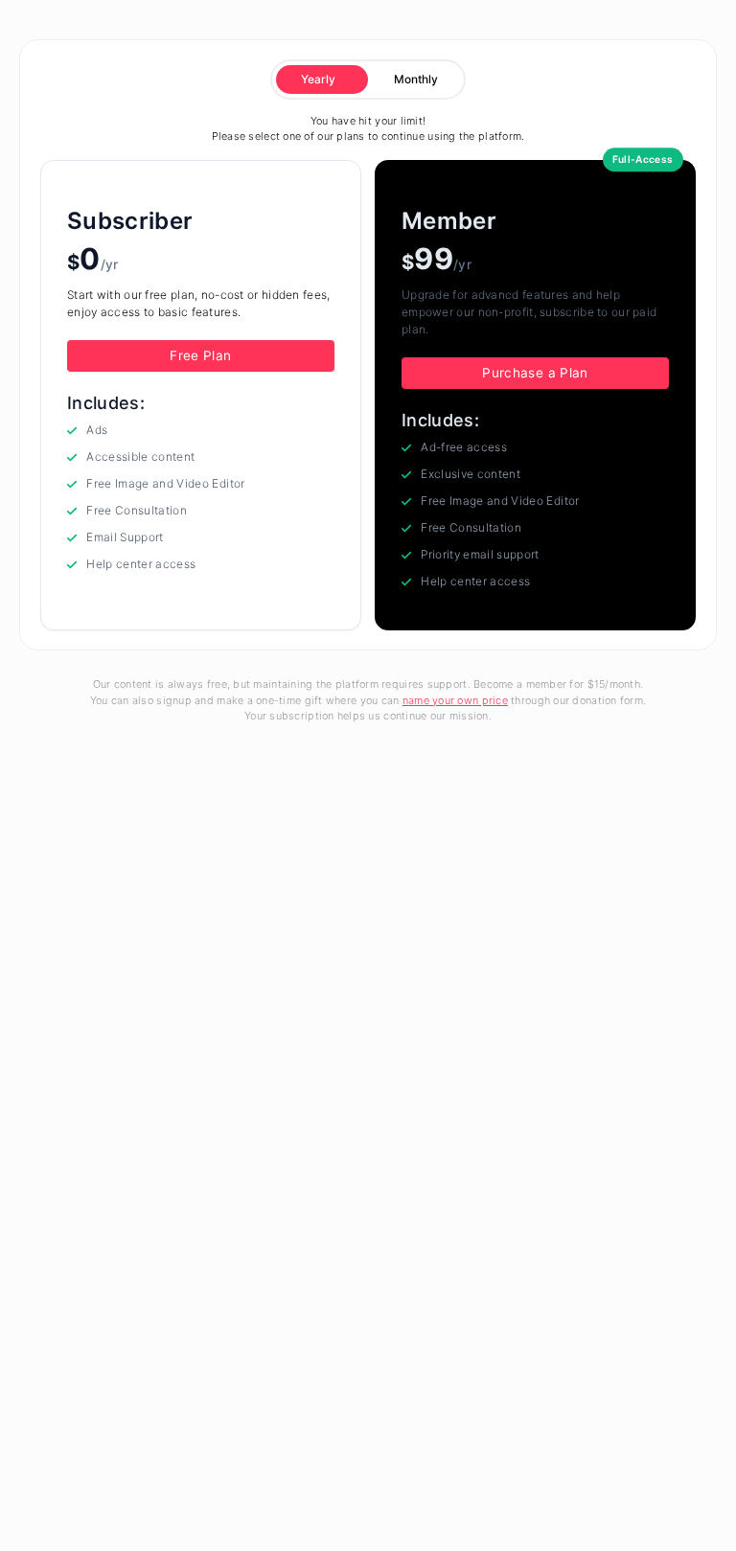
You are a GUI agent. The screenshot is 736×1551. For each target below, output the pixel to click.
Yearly (318, 79)
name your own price (455, 700)
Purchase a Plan (534, 372)
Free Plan (200, 355)
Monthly (416, 79)
